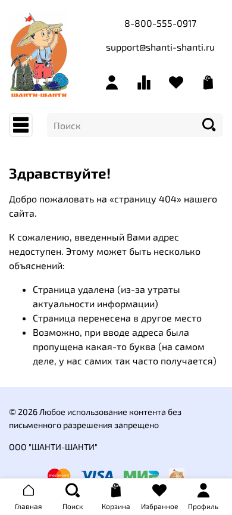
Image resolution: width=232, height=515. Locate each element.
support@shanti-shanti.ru (160, 46)
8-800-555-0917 (160, 23)
